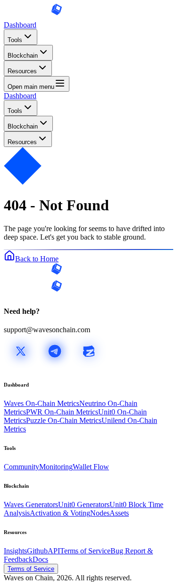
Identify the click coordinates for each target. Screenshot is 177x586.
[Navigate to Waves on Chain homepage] (33, 16)
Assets (119, 513)
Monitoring (56, 467)
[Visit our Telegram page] (55, 366)
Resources (22, 71)
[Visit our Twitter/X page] (21, 366)
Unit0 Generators (84, 504)
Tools (15, 39)
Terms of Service (85, 551)
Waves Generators (31, 504)
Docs (40, 559)
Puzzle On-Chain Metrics (63, 420)
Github (37, 551)
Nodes (100, 513)
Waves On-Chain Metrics (41, 403)
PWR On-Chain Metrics (62, 412)
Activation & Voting (60, 513)
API (54, 551)
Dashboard (20, 25)
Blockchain (23, 55)
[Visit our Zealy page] (89, 366)
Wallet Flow (91, 467)
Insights (15, 551)
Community (21, 467)
